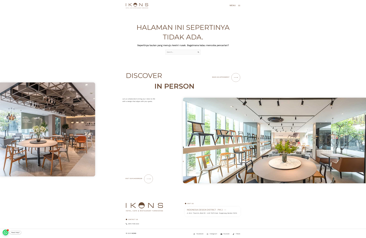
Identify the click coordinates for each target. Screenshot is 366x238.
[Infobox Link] (212, 211)
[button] (5, 232)
